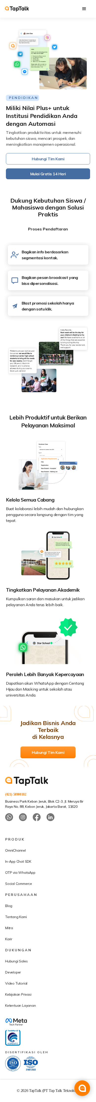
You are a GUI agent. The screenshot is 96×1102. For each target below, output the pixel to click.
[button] (84, 9)
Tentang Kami (16, 917)
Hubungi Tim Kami (48, 158)
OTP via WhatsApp (20, 872)
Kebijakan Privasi (18, 994)
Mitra (9, 928)
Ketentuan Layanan (20, 1005)
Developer (13, 972)
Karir (8, 939)
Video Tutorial (16, 983)
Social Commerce (18, 883)
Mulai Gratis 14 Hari (48, 173)
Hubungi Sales (16, 961)
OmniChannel (15, 850)
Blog (8, 906)
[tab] (48, 229)
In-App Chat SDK (18, 861)
